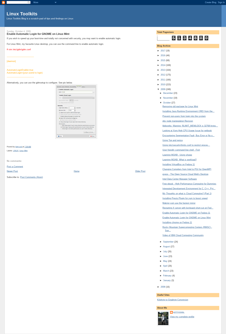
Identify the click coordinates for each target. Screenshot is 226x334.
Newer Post (12, 171)
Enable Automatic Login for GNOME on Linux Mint (186, 217)
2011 (163, 79)
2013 (163, 70)
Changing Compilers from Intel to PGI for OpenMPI (186, 169)
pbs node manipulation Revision (177, 121)
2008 (163, 287)
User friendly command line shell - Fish (181, 150)
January (167, 280)
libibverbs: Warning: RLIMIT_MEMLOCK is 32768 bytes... (190, 126)
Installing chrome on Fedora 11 (177, 222)
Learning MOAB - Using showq (177, 155)
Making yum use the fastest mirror (178, 203)
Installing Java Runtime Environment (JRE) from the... (188, 111)
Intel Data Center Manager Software (179, 179)
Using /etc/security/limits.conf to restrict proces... (186, 145)
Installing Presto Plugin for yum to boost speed (184, 198)
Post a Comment (15, 166)
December (168, 93)
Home (76, 171)
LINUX (15, 151)
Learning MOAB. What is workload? (179, 159)
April (165, 266)
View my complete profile (182, 316)
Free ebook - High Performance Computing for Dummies (189, 184)
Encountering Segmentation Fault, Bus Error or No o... (188, 135)
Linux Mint (23, 151)
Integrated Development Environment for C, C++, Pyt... (188, 188)
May (165, 261)
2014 (163, 65)
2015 (163, 60)
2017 (163, 50)
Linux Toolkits (22, 13)
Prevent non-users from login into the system (184, 116)
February (167, 275)
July (165, 251)
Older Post (140, 171)
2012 (163, 75)
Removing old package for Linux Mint (180, 106)
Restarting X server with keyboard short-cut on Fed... (187, 208)
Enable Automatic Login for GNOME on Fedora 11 (186, 213)
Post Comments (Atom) (31, 177)
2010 (163, 84)
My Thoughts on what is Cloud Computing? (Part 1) (186, 193)
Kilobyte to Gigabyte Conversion (172, 299)
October (167, 102)
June (165, 256)
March (166, 271)
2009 (163, 89)
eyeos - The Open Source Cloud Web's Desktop (185, 174)
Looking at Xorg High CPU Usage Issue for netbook (187, 130)
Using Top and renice (172, 140)
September (168, 242)
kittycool (178, 312)
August (167, 246)
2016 (163, 55)
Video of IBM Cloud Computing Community (183, 235)
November (168, 98)
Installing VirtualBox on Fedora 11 (178, 164)
